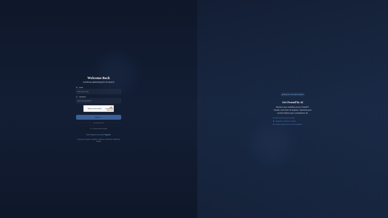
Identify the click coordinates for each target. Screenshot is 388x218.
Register (108, 135)
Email (81, 87)
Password (82, 97)
